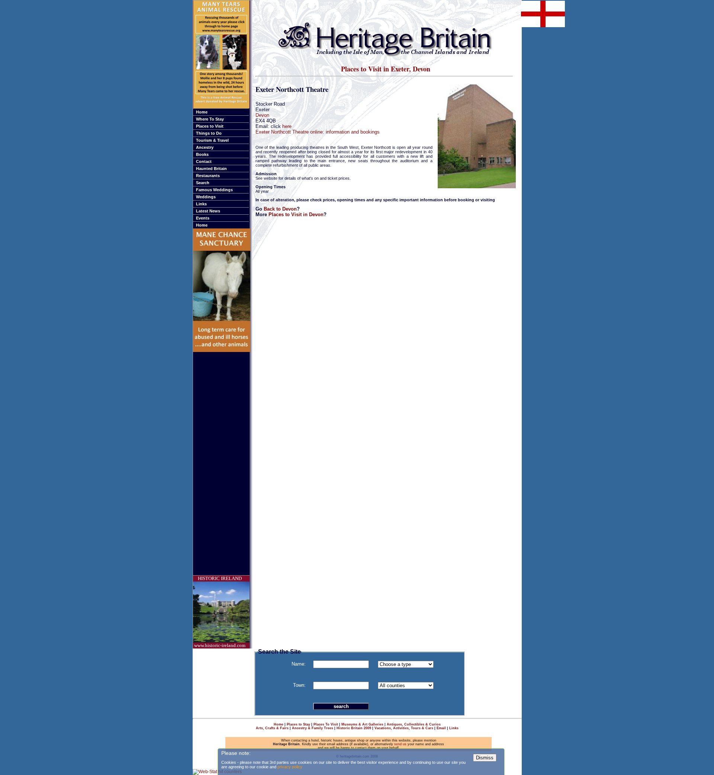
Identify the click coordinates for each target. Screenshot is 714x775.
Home (202, 112)
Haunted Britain (211, 168)
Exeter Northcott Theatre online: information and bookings (317, 132)
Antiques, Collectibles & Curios (414, 724)
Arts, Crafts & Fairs (272, 728)
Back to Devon (280, 209)
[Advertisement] (222, 463)
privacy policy (289, 767)
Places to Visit (209, 126)
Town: (299, 685)
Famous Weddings (214, 190)
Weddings (206, 197)
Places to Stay (298, 724)
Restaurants (208, 175)
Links (201, 204)
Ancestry (204, 147)
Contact (204, 161)
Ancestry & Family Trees (312, 728)
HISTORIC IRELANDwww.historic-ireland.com (219, 612)
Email (441, 728)
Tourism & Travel (212, 140)
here (287, 126)
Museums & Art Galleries (362, 724)
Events (202, 218)
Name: (299, 664)
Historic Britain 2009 (354, 728)
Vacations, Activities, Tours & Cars (403, 728)
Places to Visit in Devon (296, 214)
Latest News (208, 211)
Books (202, 154)
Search (202, 182)
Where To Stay (210, 119)
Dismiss (484, 757)
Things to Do (209, 133)
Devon (262, 115)
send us (400, 744)
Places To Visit (325, 724)
